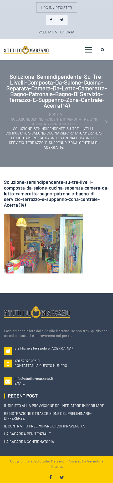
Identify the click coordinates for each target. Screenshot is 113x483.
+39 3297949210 (27, 360)
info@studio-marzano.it (33, 378)
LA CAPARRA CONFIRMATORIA (29, 441)
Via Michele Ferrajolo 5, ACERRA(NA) (43, 348)
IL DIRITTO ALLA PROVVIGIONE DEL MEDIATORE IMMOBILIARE (54, 405)
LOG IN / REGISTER (56, 7)
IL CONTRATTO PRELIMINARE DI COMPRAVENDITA (44, 426)
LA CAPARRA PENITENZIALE (27, 433)
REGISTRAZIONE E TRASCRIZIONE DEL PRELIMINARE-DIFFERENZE (48, 415)
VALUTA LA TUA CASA (56, 32)
